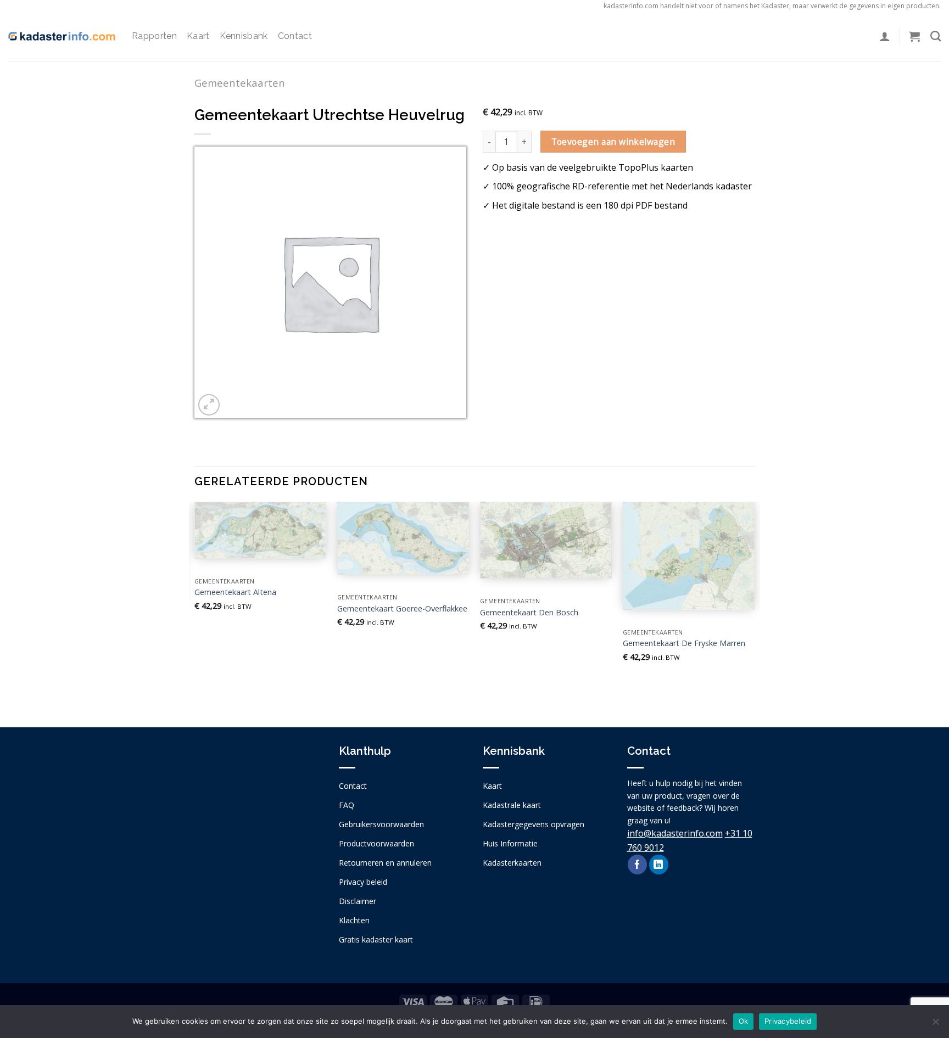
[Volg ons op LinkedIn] (658, 864)
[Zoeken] (935, 36)
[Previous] (195, 605)
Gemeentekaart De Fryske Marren (684, 643)
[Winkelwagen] (914, 36)
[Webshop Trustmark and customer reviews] (258, 838)
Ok (744, 1021)
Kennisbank (244, 36)
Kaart (198, 36)
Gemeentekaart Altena (235, 592)
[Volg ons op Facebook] (637, 864)
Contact (295, 36)
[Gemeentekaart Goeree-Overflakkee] (403, 538)
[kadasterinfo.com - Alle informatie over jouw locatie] (61, 36)
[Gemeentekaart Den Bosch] (546, 540)
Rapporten (154, 36)
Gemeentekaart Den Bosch (529, 613)
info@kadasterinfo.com (675, 833)
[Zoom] (209, 405)
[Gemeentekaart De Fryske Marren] (689, 556)
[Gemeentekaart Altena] (260, 530)
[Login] (884, 36)
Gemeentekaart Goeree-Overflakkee (402, 609)
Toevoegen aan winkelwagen (613, 142)
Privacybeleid (787, 1021)
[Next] (754, 605)
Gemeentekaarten (239, 82)
